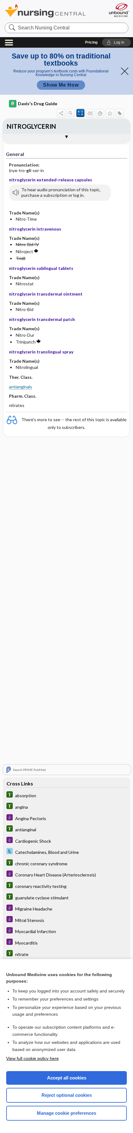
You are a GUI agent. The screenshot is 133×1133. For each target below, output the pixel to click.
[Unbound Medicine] (119, 10)
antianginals (20, 386)
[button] (116, 42)
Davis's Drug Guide (37, 103)
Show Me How (61, 85)
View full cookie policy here (32, 1058)
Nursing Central (53, 11)
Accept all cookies (66, 1077)
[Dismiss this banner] (124, 71)
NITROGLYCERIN (31, 126)
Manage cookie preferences (66, 1113)
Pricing (91, 42)
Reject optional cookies (66, 1095)
